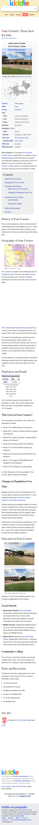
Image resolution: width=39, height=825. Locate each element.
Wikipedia (27, 814)
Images (12, 15)
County (4, 110)
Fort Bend (18, 110)
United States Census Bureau (15, 328)
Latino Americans (19, 500)
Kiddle (4, 818)
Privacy (24, 818)
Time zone (5, 138)
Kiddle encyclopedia (20, 776)
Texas (16, 106)
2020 (12, 128)
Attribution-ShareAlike (22, 781)
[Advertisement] (19, 22)
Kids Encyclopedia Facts (9, 38)
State (4, 106)
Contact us (5, 820)
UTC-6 (17, 138)
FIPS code (5, 144)
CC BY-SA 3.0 (23, 810)
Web (6, 15)
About (18, 818)
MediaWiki (21, 816)
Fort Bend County (8, 274)
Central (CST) (24, 138)
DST (11, 141)
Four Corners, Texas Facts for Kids (14, 786)
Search (35, 8)
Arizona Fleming (25, 610)
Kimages (18, 15)
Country (5, 103)
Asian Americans (18, 497)
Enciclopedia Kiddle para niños (20, 820)
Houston (5, 166)
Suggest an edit (24, 796)
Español (32, 15)
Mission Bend (30, 274)
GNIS (3, 147)
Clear (31, 8)
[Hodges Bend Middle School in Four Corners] (17, 63)
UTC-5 (17, 141)
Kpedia (25, 15)
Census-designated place (17, 50)
